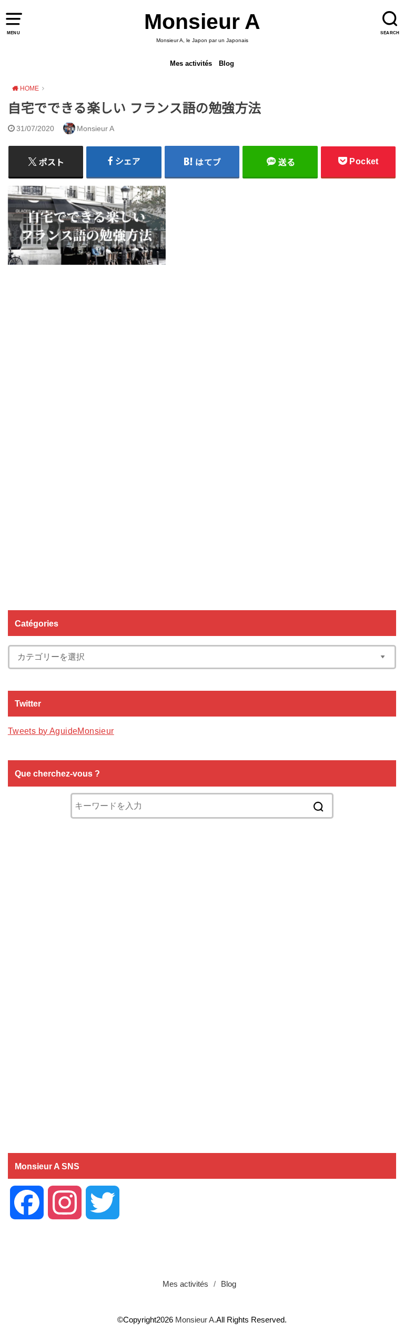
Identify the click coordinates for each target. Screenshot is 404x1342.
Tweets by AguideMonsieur (61, 730)
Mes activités (191, 63)
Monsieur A (202, 21)
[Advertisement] (202, 433)
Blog (226, 63)
